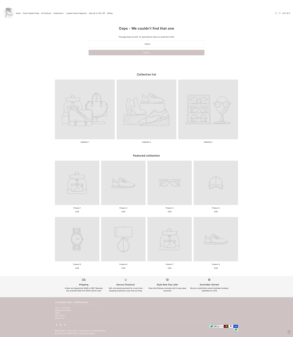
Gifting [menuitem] (110, 13)
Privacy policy (72, 331)
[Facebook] (56, 325)
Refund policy (60, 331)
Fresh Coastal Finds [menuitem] (31, 13)
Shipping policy (99, 331)
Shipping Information (63, 310)
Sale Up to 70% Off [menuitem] (97, 13)
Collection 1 (85, 142)
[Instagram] (60, 325)
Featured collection (146, 155)
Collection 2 (146, 142)
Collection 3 (208, 142)
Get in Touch (60, 315)
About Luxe (59, 318)
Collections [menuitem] (57, 13)
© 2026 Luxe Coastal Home (66, 333)
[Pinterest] (64, 325)
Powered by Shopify (87, 333)
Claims (57, 313)
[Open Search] (276, 13)
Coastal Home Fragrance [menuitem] (76, 13)
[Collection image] (85, 109)
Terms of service (85, 331)
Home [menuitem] (18, 13)
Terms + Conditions (62, 308)
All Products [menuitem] (46, 13)
